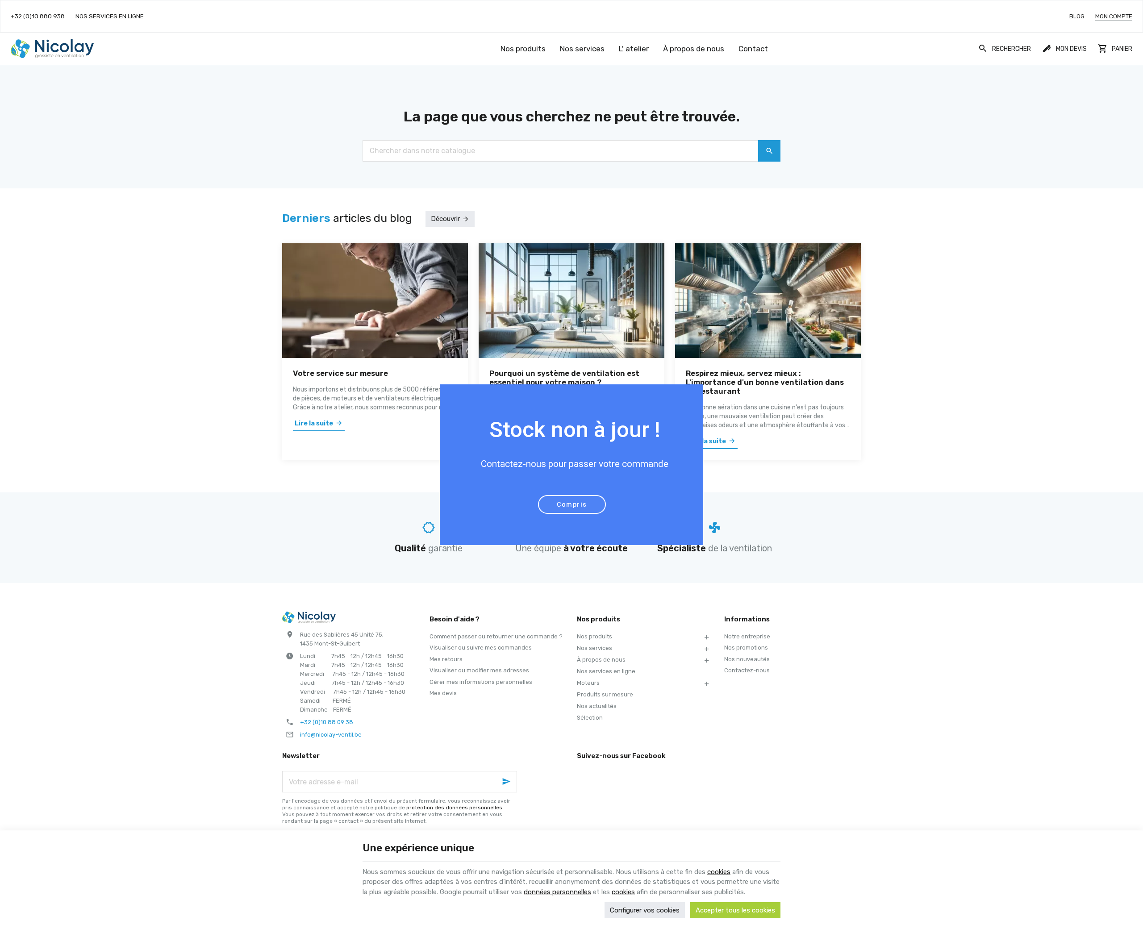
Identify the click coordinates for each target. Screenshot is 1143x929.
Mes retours (446, 659)
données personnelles (557, 892)
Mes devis (443, 693)
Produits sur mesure (605, 694)
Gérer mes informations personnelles (481, 682)
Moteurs (588, 682)
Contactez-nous (747, 670)
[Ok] (506, 781)
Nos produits (594, 636)
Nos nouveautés (747, 659)
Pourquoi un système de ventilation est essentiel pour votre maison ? (564, 378)
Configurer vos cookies (645, 910)
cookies (718, 872)
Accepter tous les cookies (735, 910)
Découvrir (445, 219)
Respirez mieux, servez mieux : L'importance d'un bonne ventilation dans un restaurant (765, 382)
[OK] (769, 151)
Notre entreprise (747, 636)
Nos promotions (746, 647)
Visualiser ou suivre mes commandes (481, 647)
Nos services (594, 648)
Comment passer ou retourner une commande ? (496, 636)
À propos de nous (601, 659)
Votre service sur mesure (340, 373)
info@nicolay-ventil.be (331, 734)
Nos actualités (597, 706)
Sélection (590, 717)
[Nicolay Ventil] (52, 49)
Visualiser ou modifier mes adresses (479, 670)
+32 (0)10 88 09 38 (326, 722)
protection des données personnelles (454, 807)
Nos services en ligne (606, 671)
